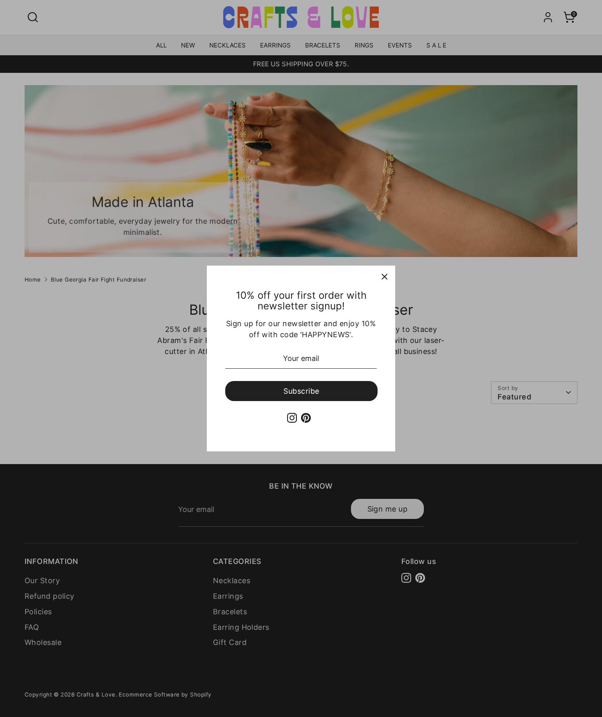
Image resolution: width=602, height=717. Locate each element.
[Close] (385, 276)
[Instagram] (292, 418)
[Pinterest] (306, 418)
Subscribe (301, 391)
